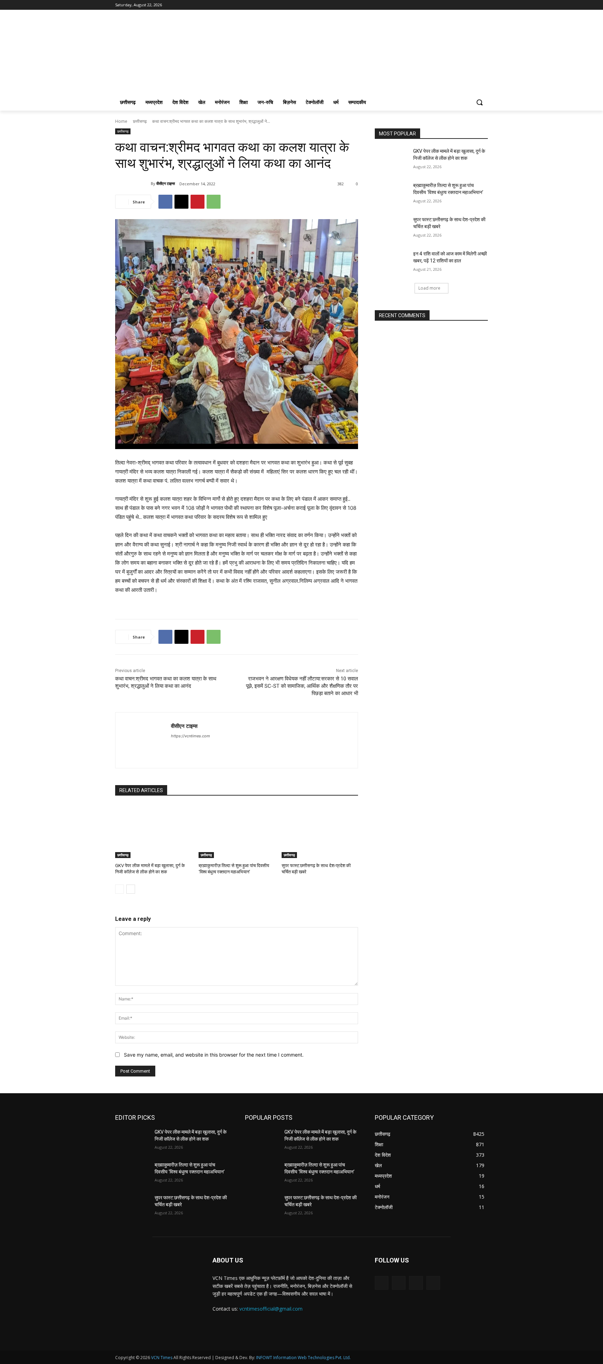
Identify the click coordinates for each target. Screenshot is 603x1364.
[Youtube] (484, 5)
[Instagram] (455, 5)
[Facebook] (445, 5)
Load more (429, 288)
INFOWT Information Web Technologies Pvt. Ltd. (303, 1358)
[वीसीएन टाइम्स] (133, 183)
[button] (479, 102)
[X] (465, 5)
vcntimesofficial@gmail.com (271, 1308)
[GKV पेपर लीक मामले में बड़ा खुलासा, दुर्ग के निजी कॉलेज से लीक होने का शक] (153, 831)
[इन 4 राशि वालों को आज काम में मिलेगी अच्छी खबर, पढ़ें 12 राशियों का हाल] (392, 262)
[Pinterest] (197, 202)
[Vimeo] (474, 5)
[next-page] (130, 889)
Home (121, 121)
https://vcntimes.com (190, 735)
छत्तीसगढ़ (140, 121)
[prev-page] (119, 889)
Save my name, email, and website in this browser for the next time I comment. (214, 1055)
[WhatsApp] (214, 202)
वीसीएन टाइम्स (165, 183)
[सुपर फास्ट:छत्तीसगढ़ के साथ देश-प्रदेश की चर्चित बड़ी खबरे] (320, 831)
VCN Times (161, 1358)
